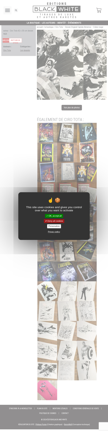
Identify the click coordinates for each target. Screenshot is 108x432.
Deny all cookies (55, 221)
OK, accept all (55, 216)
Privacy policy (54, 232)
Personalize (54, 226)
